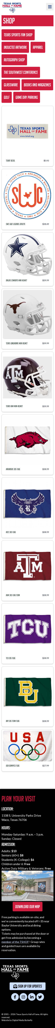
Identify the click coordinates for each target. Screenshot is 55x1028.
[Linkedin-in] (32, 997)
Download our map (27, 906)
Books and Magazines (37, 85)
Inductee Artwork (15, 47)
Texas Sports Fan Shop (18, 34)
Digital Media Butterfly (22, 1020)
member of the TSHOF (15, 942)
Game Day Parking (27, 97)
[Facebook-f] (15, 997)
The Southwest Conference (21, 72)
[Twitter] (40, 997)
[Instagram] (23, 997)
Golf (6, 97)
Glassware (11, 85)
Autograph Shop (14, 60)
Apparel (38, 47)
